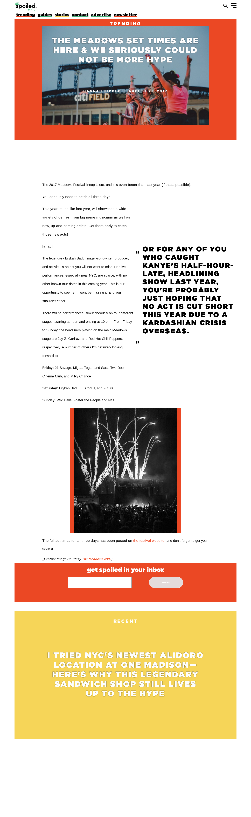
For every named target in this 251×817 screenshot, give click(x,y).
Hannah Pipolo (102, 91)
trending (125, 23)
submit (166, 582)
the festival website (148, 541)
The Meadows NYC (96, 559)
